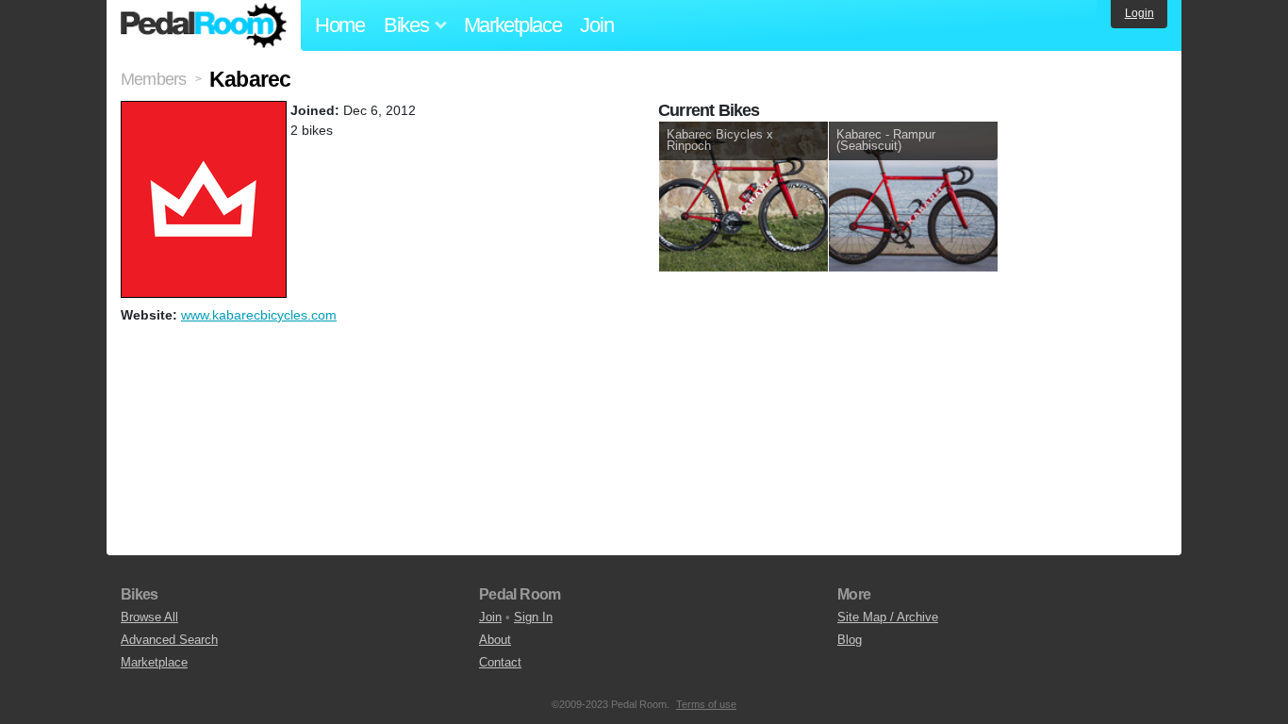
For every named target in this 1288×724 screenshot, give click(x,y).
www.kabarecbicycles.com (259, 314)
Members (153, 79)
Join (596, 25)
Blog (849, 640)
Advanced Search (169, 640)
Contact (500, 662)
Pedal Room (204, 25)
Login (1139, 13)
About (495, 640)
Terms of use (706, 704)
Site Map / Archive (887, 617)
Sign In (533, 617)
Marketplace (513, 25)
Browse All (149, 617)
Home (340, 25)
